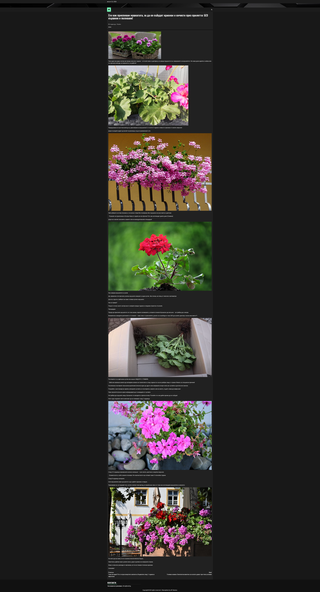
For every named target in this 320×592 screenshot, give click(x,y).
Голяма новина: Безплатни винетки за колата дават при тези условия (189, 573)
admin (119, 24)
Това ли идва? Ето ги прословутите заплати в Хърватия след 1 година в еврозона (131, 574)
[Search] (212, 9)
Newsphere (165, 590)
